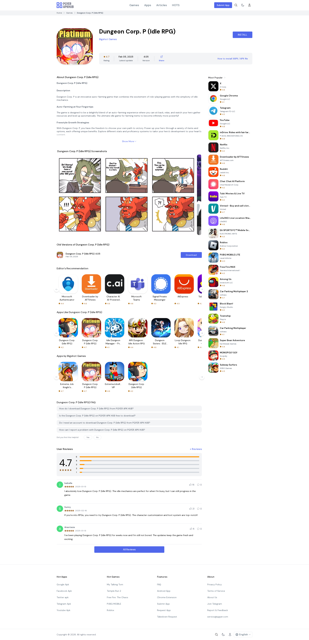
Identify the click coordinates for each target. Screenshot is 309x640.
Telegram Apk (64, 603)
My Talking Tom (115, 584)
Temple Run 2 (114, 590)
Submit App (223, 5)
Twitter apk (63, 597)
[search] (236, 5)
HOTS (176, 5)
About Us (212, 597)
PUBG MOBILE (114, 603)
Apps (147, 5)
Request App (164, 610)
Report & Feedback (217, 610)
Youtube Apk (63, 610)
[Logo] (65, 5)
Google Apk (63, 584)
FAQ (159, 584)
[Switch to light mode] (243, 5)
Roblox (110, 610)
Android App (163, 590)
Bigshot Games (108, 39)
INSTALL (242, 34)
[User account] (249, 5)
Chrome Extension (167, 597)
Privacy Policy (214, 584)
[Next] (196, 195)
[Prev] (63, 195)
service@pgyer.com (217, 616)
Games (134, 5)
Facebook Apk (64, 590)
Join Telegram (214, 603)
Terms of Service (216, 590)
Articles (161, 5)
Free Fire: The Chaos (117, 597)
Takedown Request (167, 616)
